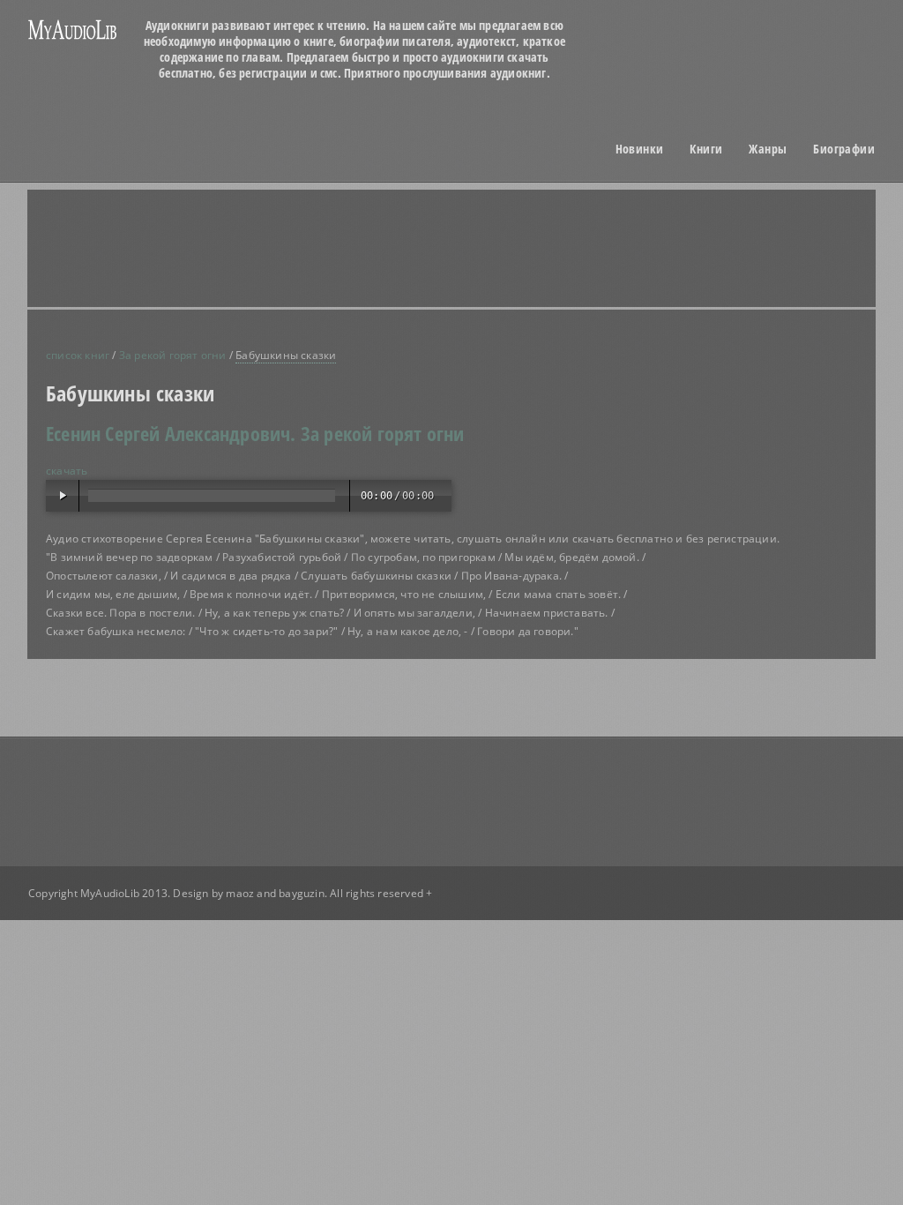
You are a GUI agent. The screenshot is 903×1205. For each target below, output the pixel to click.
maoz (240, 893)
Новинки (640, 149)
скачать (66, 470)
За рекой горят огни (173, 355)
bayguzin (302, 893)
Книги (706, 149)
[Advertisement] (473, 248)
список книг (77, 355)
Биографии (844, 149)
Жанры (768, 149)
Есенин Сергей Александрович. (171, 433)
